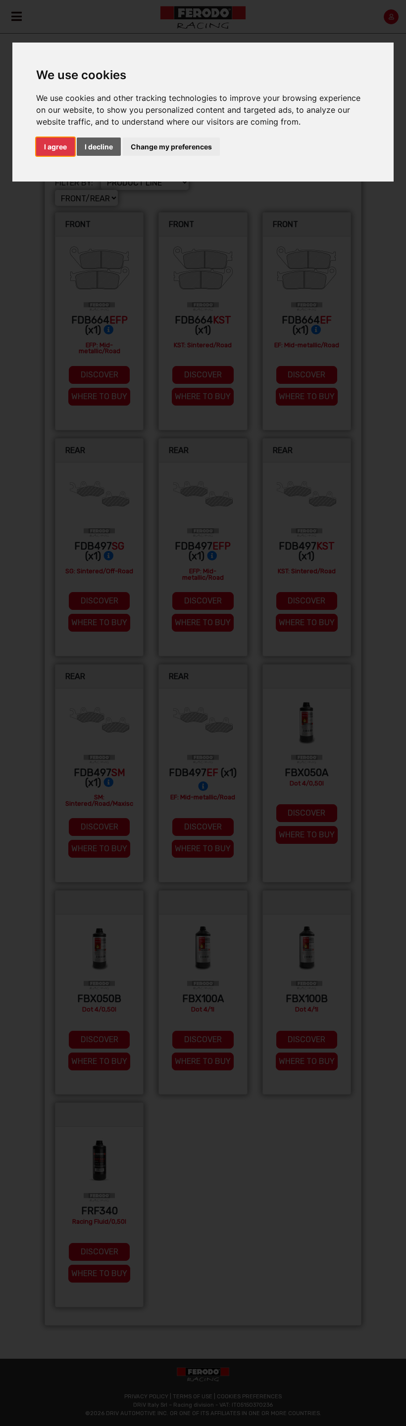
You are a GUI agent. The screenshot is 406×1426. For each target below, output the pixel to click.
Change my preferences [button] (171, 146)
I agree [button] (55, 146)
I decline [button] (99, 146)
